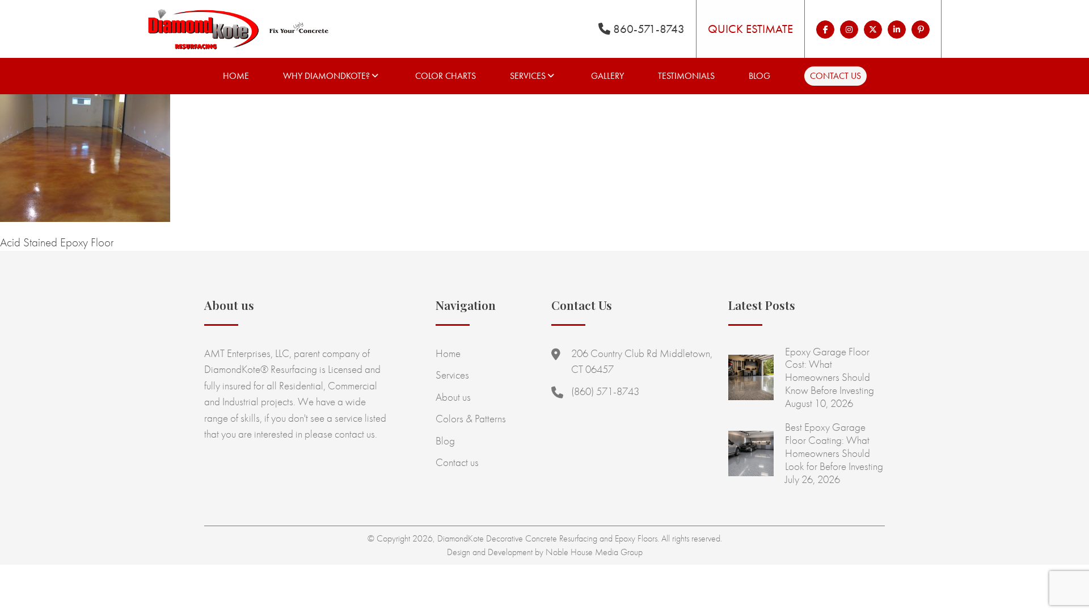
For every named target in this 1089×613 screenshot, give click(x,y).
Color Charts (445, 76)
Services (528, 76)
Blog (759, 76)
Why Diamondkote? (326, 76)
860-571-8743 (647, 28)
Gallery (607, 76)
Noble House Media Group (594, 552)
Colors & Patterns (471, 419)
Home (236, 76)
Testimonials (686, 76)
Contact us (835, 76)
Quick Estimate (750, 28)
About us (453, 397)
